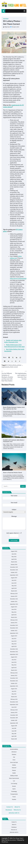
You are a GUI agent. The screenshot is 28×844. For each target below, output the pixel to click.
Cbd (14, 757)
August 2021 (14, 688)
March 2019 (14, 739)
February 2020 (14, 709)
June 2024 (14, 609)
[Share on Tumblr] (12, 361)
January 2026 (14, 564)
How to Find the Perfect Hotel (12, 473)
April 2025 (14, 588)
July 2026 (14, 554)
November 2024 (14, 598)
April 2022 (14, 667)
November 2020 (14, 701)
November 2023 (14, 628)
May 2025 (14, 585)
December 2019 (14, 715)
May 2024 (14, 612)
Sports (14, 788)
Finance (14, 770)
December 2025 (14, 567)
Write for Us (17, 810)
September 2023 (14, 633)
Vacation (14, 799)
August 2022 (14, 657)
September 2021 (14, 686)
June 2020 (14, 707)
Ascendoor (13, 840)
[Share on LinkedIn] (16, 357)
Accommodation (14, 749)
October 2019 (14, 720)
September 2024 (14, 604)
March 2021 (14, 696)
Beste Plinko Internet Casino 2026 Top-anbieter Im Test (14, 408)
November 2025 (14, 569)
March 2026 (14, 561)
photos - (19, 365)
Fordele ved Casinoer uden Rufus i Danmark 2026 (13, 441)
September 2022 (14, 654)
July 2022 (14, 659)
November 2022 (14, 651)
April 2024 (14, 614)
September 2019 (14, 723)
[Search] (24, 11)
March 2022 (14, 670)
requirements (6, 367)
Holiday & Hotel (14, 775)
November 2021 (14, 680)
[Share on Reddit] (8, 361)
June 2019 (14, 731)
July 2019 (14, 728)
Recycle (14, 786)
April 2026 (14, 559)
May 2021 (14, 694)
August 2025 (14, 577)
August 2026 (14, 551)
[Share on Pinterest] (4, 361)
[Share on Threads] (15, 361)
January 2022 (14, 675)
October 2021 (14, 683)
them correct (14, 367)
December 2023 (14, 625)
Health (14, 773)
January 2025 (14, 596)
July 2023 (14, 638)
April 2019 (14, 736)
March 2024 (14, 617)
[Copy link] (19, 361)
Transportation (14, 794)
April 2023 (14, 646)
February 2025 (14, 593)
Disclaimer (9, 810)
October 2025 (14, 572)
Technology (14, 791)
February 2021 (14, 699)
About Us (17, 807)
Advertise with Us (14, 813)
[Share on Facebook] (9, 357)
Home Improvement (14, 778)
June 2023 (14, 641)
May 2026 (14, 556)
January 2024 (14, 622)
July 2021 (14, 691)
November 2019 (14, 717)
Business (14, 754)
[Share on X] (12, 357)
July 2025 (14, 580)
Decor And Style (14, 762)
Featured (5, 18)
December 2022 (14, 649)
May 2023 (14, 643)
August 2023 (14, 635)
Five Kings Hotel (18, 838)
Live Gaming (14, 783)
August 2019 (14, 725)
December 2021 (14, 678)
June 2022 (14, 662)
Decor (14, 759)
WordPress (5, 842)
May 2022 (14, 664)
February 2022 (14, 672)
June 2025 (14, 583)
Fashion (14, 765)
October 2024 (14, 601)
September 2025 (14, 575)
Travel (14, 796)
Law (14, 780)
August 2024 (14, 606)
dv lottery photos (11, 365)
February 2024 (14, 620)
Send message (14, 540)
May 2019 (14, 733)
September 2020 (14, 704)
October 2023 (14, 630)
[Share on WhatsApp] (20, 357)
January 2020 (14, 712)
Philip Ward (7, 27)
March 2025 (14, 591)
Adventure (14, 751)
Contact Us (9, 807)
